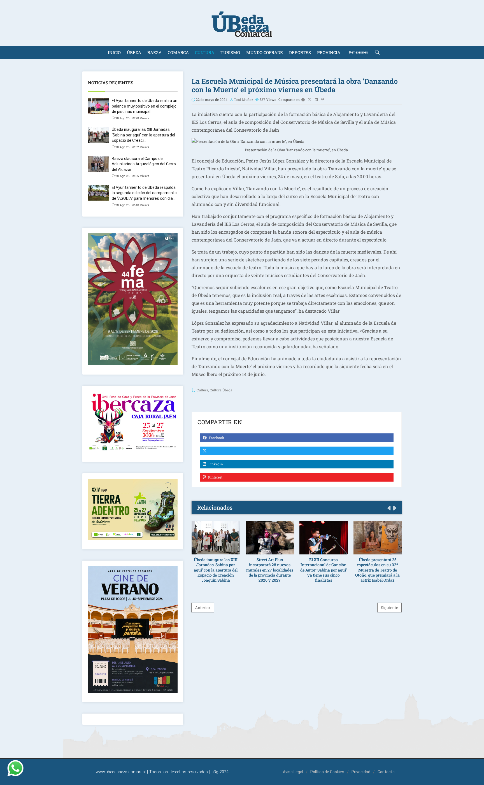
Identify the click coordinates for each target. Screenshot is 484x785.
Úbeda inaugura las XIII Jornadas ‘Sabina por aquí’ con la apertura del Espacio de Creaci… (143, 135)
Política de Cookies (327, 772)
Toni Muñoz (243, 99)
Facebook (216, 437)
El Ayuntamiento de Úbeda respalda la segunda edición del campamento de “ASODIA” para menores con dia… (144, 193)
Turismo (230, 52)
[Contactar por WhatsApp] (15, 768)
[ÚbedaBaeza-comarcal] (242, 23)
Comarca (178, 52)
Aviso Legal (293, 772)
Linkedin (215, 464)
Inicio (114, 52)
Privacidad (361, 772)
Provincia (328, 52)
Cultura (204, 52)
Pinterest (214, 477)
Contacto (386, 772)
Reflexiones (358, 52)
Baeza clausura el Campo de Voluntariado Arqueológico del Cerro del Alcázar (144, 164)
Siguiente (389, 607)
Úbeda (134, 52)
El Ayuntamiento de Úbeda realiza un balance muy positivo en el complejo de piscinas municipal (144, 106)
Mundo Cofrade (264, 52)
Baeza (154, 52)
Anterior (202, 607)
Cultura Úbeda (221, 390)
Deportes (300, 52)
